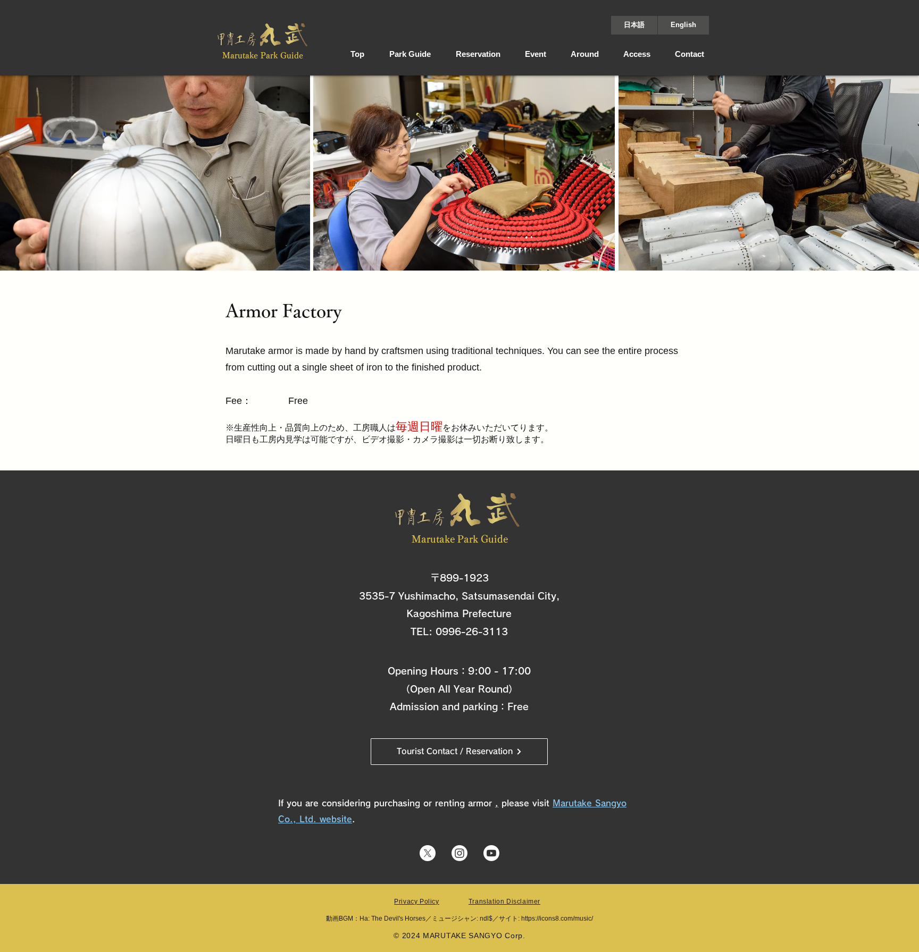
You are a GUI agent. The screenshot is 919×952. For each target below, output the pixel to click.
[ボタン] (263, 41)
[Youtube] (491, 853)
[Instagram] (459, 853)
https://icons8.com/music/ (557, 918)
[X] (428, 853)
